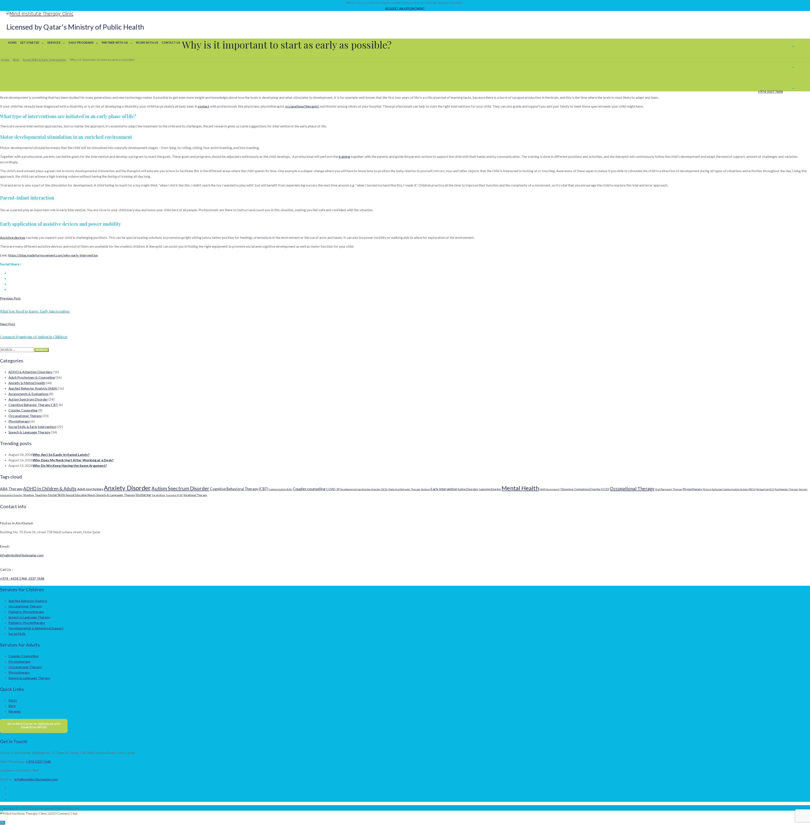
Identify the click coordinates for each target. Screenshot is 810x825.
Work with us (147, 42)
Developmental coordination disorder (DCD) (363, 489)
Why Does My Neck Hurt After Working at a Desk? (73, 460)
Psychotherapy (19, 661)
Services (54, 42)
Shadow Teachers (35, 495)
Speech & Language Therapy (29, 432)
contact (203, 106)
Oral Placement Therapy (668, 489)
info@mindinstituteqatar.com (21, 555)
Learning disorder (490, 489)
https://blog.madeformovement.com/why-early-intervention (53, 255)
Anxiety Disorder (127, 487)
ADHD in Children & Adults (49, 488)
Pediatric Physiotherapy (26, 612)
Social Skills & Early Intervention (32, 427)
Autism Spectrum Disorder (28, 399)
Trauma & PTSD (174, 495)
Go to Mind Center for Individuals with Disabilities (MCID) (33, 725)
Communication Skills (280, 489)
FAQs (12, 700)
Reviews (14, 711)
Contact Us (171, 42)
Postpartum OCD (765, 489)
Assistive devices (12, 237)
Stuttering (143, 495)
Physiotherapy (19, 421)
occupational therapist (302, 106)
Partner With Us (115, 42)
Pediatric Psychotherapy (26, 623)
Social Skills (56, 495)
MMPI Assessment (550, 489)
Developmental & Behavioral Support (35, 628)
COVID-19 (332, 489)
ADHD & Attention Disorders (30, 372)
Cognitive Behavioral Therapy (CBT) (239, 489)
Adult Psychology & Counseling (31, 377)
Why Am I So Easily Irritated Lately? (61, 454)
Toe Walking (158, 495)
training (344, 156)
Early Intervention (444, 489)
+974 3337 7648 (770, 91)
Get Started (29, 42)
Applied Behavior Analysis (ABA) (32, 388)
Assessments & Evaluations (28, 394)
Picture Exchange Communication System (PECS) (729, 489)
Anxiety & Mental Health (26, 383)
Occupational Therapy (25, 416)
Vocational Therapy (195, 495)
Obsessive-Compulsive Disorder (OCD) (584, 489)
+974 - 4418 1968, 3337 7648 (22, 578)
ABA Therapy (11, 489)
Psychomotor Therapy (786, 489)
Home (12, 42)
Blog (12, 706)
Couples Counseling (23, 410)
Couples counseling (309, 488)
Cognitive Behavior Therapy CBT (33, 405)
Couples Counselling (23, 656)
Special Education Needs (81, 495)
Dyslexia (425, 489)
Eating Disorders (468, 489)
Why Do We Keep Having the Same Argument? (70, 465)
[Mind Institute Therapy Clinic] (405, 14)
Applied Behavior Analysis (27, 601)
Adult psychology (90, 489)
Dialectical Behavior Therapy (404, 489)
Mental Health (520, 488)
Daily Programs (81, 42)
